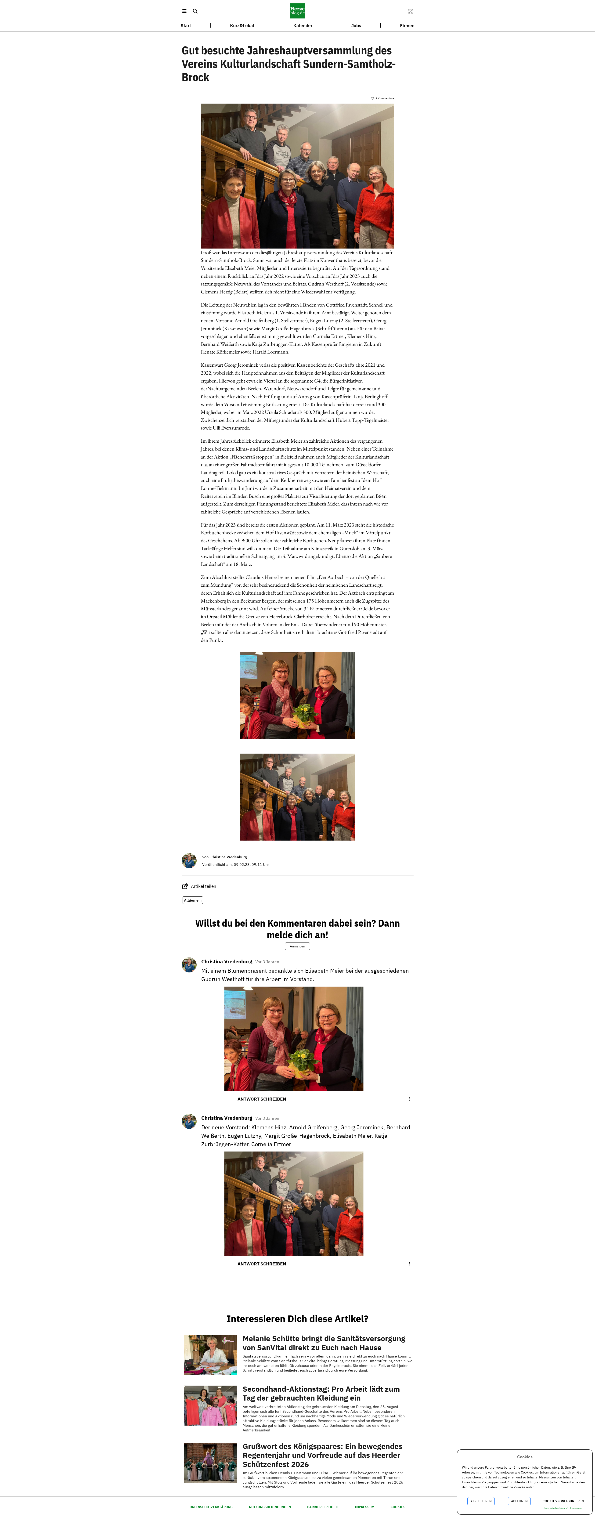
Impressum (364, 1507)
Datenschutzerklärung (211, 1507)
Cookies (398, 1507)
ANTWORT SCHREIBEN (262, 1099)
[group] (200, 886)
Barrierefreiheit (323, 1507)
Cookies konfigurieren (563, 1501)
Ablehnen (519, 1501)
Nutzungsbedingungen (270, 1507)
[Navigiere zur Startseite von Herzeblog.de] (297, 11)
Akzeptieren (481, 1501)
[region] (297, 696)
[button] (185, 11)
